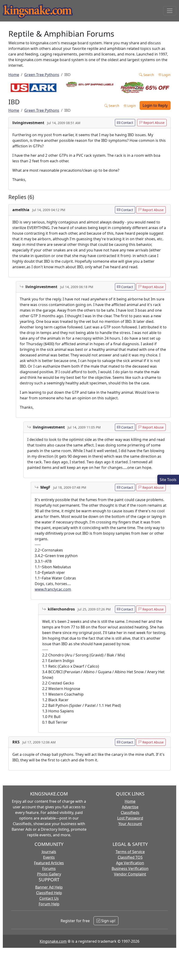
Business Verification (130, 868)
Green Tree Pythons (41, 74)
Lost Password (130, 818)
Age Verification (130, 862)
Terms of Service (130, 851)
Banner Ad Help (49, 887)
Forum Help (49, 904)
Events (49, 857)
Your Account (130, 823)
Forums (49, 868)
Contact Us (49, 898)
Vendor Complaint (130, 874)
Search (148, 75)
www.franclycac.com (53, 589)
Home (13, 74)
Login (166, 75)
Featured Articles (49, 862)
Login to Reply (155, 105)
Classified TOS (130, 857)
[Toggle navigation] (169, 10)
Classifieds (130, 812)
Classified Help (49, 892)
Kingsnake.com (53, 941)
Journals (49, 851)
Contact (126, 122)
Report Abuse (153, 122)
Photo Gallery (49, 874)
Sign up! (107, 920)
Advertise (130, 806)
